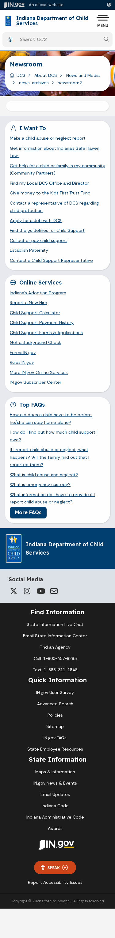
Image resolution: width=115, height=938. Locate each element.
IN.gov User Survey (55, 692)
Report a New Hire (28, 302)
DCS (21, 75)
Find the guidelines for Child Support (47, 230)
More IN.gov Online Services (39, 372)
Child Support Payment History (42, 322)
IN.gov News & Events (55, 783)
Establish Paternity (29, 250)
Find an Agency (55, 647)
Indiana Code (55, 805)
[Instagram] (27, 591)
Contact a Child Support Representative (51, 260)
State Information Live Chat (55, 624)
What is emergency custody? (40, 484)
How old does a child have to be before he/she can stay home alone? (51, 418)
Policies (55, 715)
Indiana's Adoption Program (38, 293)
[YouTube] (40, 591)
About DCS (45, 75)
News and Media (83, 75)
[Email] (54, 591)
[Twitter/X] (13, 591)
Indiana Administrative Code (55, 817)
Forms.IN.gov (23, 352)
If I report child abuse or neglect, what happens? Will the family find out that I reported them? (49, 457)
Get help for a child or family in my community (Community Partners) (57, 169)
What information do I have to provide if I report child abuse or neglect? (52, 498)
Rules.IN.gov (22, 362)
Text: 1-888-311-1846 (55, 669)
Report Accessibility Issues (55, 882)
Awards (55, 828)
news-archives (34, 82)
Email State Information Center (55, 636)
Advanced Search (55, 703)
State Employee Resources (55, 749)
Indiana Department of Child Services (52, 21)
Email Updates (55, 794)
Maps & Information (55, 771)
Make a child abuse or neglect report (48, 138)
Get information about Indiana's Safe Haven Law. (54, 151)
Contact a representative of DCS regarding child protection (54, 206)
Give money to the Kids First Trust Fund (50, 193)
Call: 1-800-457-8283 (55, 658)
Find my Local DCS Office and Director (49, 183)
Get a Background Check (35, 342)
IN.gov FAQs (55, 737)
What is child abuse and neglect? (44, 474)
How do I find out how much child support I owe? (54, 435)
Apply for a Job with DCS (36, 220)
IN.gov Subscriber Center (35, 382)
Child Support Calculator (35, 312)
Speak (54, 867)
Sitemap (55, 726)
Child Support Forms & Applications (46, 332)
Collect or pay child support (38, 240)
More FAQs (28, 512)
